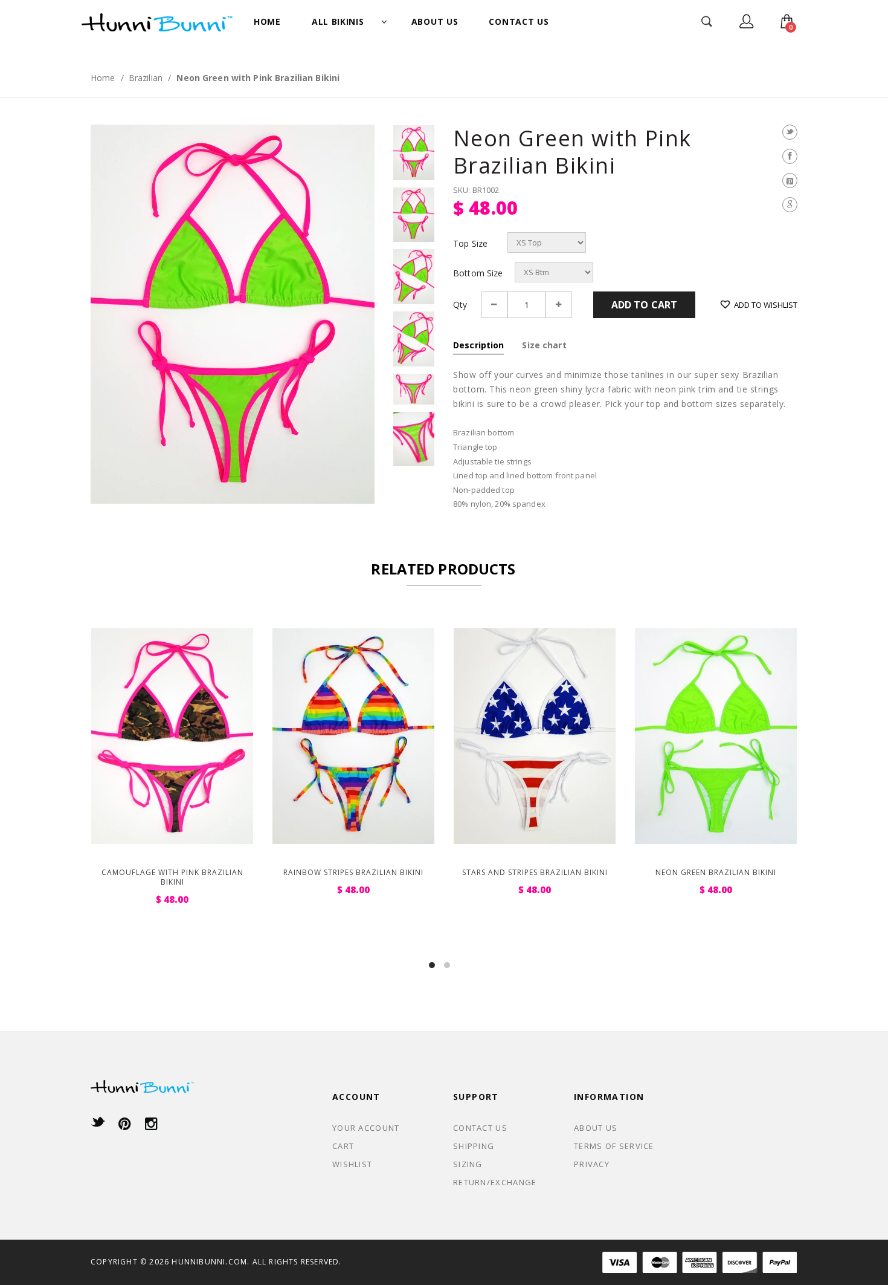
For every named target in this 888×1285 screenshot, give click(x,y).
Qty (460, 304)
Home (103, 77)
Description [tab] (478, 345)
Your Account (366, 1127)
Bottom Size (478, 273)
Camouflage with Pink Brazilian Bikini (172, 877)
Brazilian (145, 77)
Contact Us (480, 1127)
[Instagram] (151, 1123)
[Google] (789, 204)
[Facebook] (789, 156)
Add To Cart (644, 304)
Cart (343, 1145)
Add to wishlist (765, 304)
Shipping (473, 1145)
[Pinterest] (789, 180)
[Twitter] (789, 132)
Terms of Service (614, 1145)
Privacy (592, 1164)
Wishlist (352, 1164)
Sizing (468, 1164)
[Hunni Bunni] (157, 21)
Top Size (470, 243)
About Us (595, 1127)
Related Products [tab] (443, 569)
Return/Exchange (495, 1182)
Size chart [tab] (544, 345)
